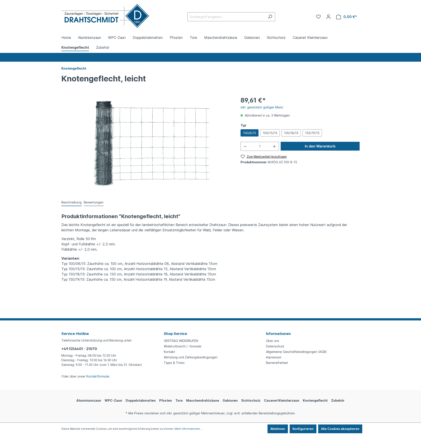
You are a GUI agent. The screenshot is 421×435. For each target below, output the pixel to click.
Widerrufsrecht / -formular (183, 346)
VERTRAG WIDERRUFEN (181, 341)
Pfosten (165, 400)
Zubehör (337, 400)
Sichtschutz (250, 400)
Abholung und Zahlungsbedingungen (191, 357)
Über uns (272, 341)
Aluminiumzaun (89, 400)
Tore (179, 400)
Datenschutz (275, 346)
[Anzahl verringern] (245, 146)
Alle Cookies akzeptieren (340, 429)
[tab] (71, 202)
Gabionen (230, 400)
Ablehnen (277, 429)
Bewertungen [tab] (93, 202)
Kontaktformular (97, 376)
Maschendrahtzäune (202, 400)
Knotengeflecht (315, 400)
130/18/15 (291, 133)
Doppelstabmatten (141, 400)
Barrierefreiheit (277, 363)
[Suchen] (270, 16)
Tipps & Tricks (174, 363)
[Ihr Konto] (328, 17)
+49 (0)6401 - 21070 (79, 349)
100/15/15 (270, 133)
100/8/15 (249, 133)
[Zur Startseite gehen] (105, 16)
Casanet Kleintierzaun (281, 400)
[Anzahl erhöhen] (274, 146)
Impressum (273, 357)
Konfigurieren (303, 429)
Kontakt (169, 352)
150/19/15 (312, 133)
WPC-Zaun (113, 400)
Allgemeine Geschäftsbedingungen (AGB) (296, 352)
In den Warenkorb (320, 146)
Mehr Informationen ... (189, 428)
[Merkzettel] (318, 17)
